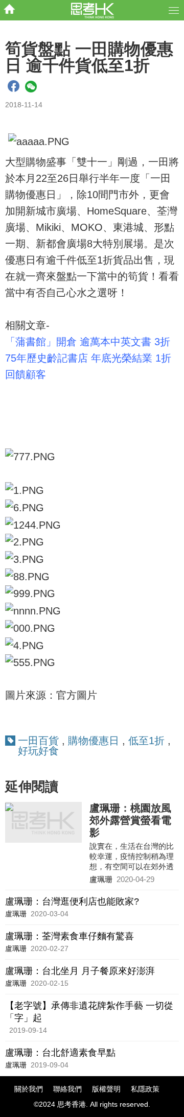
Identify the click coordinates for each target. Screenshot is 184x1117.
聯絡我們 (67, 1089)
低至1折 (146, 740)
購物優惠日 (93, 740)
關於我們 (28, 1089)
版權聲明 (106, 1089)
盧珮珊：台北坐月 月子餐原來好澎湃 (80, 971)
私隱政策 (145, 1089)
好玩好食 (38, 750)
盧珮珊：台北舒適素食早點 (60, 1053)
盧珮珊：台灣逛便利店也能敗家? (72, 901)
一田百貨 (38, 740)
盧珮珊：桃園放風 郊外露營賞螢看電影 (130, 820)
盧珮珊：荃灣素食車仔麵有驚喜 (69, 936)
